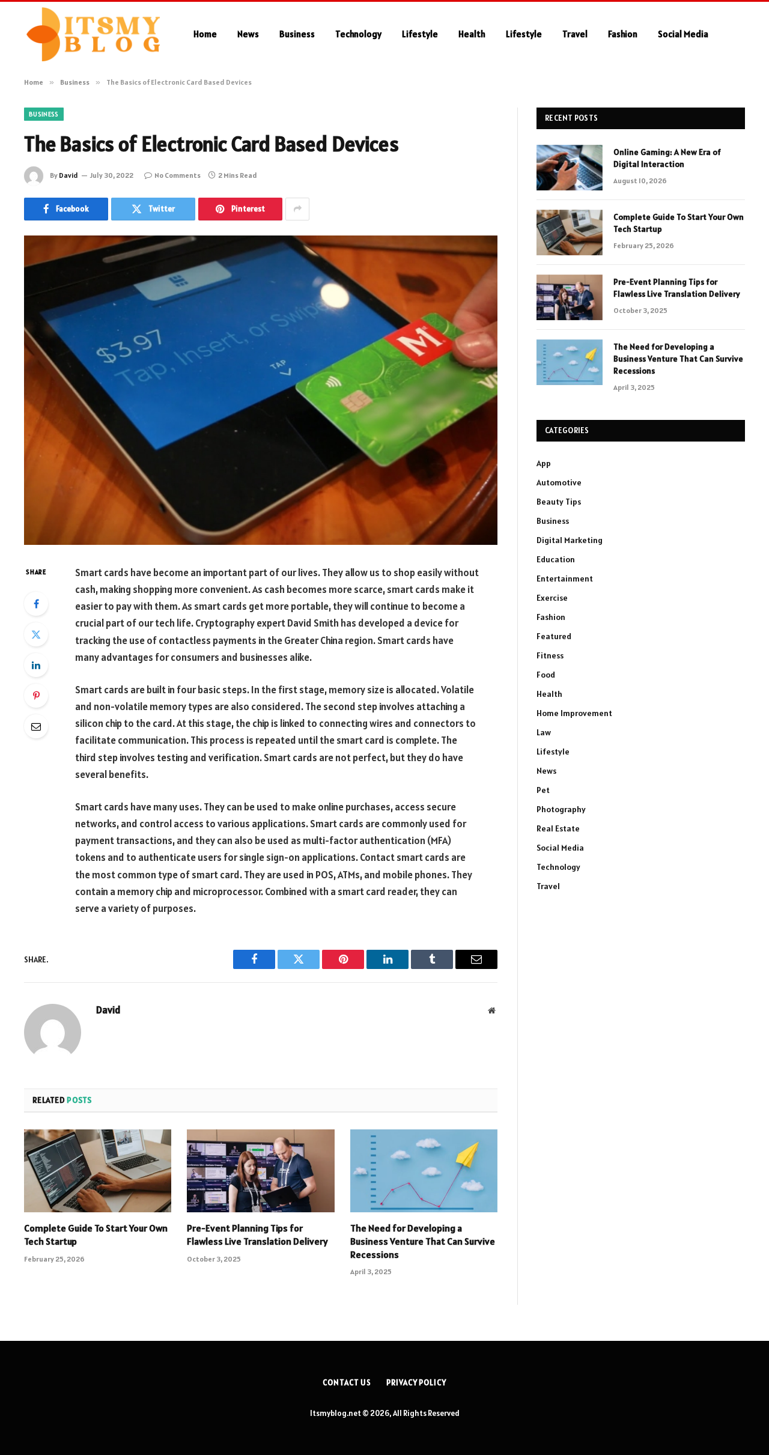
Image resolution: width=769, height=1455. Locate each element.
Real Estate (558, 828)
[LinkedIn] (36, 665)
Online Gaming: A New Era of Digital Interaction (667, 158)
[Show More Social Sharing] (297, 209)
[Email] (36, 726)
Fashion (622, 34)
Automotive (559, 482)
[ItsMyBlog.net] (93, 34)
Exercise (552, 597)
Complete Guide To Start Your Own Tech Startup (96, 1234)
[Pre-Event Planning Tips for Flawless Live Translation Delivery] (260, 1170)
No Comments (177, 175)
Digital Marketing (569, 540)
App (543, 463)
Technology (358, 34)
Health (471, 34)
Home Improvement (574, 713)
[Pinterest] (36, 696)
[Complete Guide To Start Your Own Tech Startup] (97, 1170)
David (68, 175)
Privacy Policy (416, 1383)
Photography (561, 809)
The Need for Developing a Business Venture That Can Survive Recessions (422, 1241)
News (248, 34)
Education (555, 559)
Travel (575, 34)
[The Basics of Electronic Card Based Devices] (260, 390)
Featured (553, 636)
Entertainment (564, 578)
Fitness (550, 655)
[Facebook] (36, 604)
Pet (543, 790)
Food (545, 674)
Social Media (683, 34)
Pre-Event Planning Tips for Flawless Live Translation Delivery (257, 1234)
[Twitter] (36, 634)
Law (543, 732)
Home (205, 34)
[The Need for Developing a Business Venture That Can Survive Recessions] (423, 1170)
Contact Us (347, 1383)
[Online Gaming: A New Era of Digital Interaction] (569, 167)
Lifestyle (420, 34)
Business (297, 34)
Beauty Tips (558, 501)
